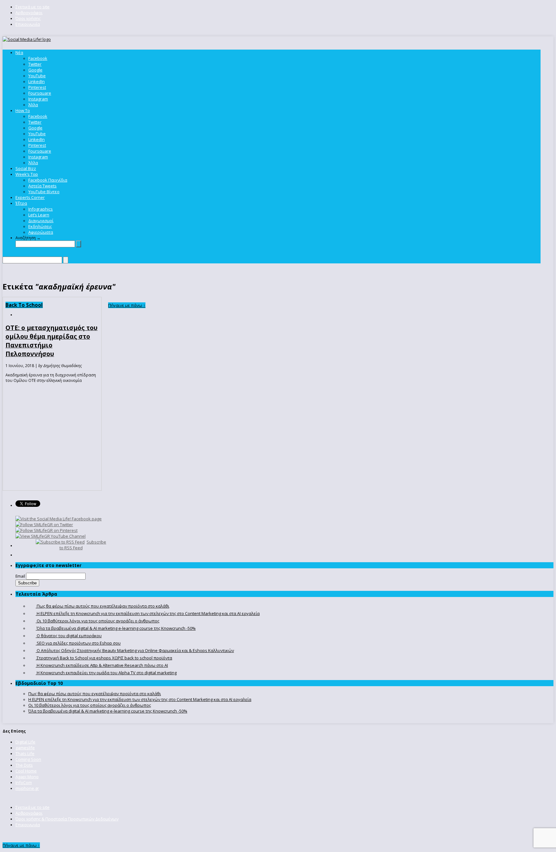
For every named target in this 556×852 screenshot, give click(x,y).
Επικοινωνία (27, 24)
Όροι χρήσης (28, 18)
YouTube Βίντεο (44, 191)
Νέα (19, 52)
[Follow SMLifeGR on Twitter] (44, 524)
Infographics (40, 209)
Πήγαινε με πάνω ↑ (126, 305)
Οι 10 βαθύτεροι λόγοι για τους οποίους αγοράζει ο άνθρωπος (89, 705)
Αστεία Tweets (42, 186)
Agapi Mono (27, 777)
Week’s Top (26, 174)
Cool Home (26, 771)
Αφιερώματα (40, 232)
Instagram (38, 99)
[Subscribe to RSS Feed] (60, 542)
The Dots (24, 765)
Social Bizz (25, 168)
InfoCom (23, 782)
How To (22, 110)
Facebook (37, 58)
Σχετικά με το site (32, 7)
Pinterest (37, 87)
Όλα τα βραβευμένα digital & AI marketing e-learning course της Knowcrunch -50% (107, 711)
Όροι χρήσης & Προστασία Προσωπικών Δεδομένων (66, 819)
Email (20, 576)
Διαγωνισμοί (40, 220)
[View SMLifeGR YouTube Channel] (50, 536)
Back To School (24, 305)
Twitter (35, 64)
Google (35, 70)
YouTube (37, 76)
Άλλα (33, 105)
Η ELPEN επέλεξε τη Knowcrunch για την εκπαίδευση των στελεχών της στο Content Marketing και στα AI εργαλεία (139, 699)
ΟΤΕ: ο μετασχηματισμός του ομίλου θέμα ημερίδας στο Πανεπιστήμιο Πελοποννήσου (51, 340)
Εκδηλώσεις (40, 226)
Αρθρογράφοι (28, 12)
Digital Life (25, 742)
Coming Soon (28, 759)
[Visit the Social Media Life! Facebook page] (58, 519)
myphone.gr (27, 788)
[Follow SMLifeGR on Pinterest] (46, 530)
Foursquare (39, 93)
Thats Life (24, 753)
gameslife (25, 748)
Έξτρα (21, 203)
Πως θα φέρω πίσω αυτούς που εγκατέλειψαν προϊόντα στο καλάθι (94, 693)
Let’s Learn (38, 215)
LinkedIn (36, 81)
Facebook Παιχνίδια (47, 180)
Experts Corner (30, 197)
